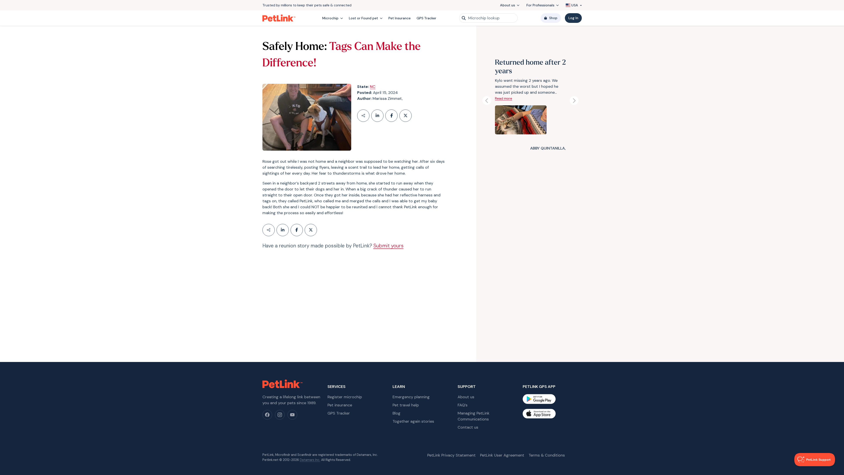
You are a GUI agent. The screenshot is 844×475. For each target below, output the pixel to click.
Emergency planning (411, 397)
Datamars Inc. (310, 460)
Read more (503, 98)
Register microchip (344, 397)
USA (574, 5)
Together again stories (413, 421)
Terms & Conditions (547, 455)
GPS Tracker (426, 18)
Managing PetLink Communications (473, 416)
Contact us (468, 427)
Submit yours (388, 246)
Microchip (330, 18)
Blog (396, 413)
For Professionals (540, 5)
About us (507, 5)
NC (372, 86)
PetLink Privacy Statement (451, 455)
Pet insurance (339, 405)
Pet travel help (406, 405)
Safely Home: (294, 47)
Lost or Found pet (363, 18)
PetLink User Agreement (502, 455)
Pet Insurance (399, 18)
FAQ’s (462, 405)
